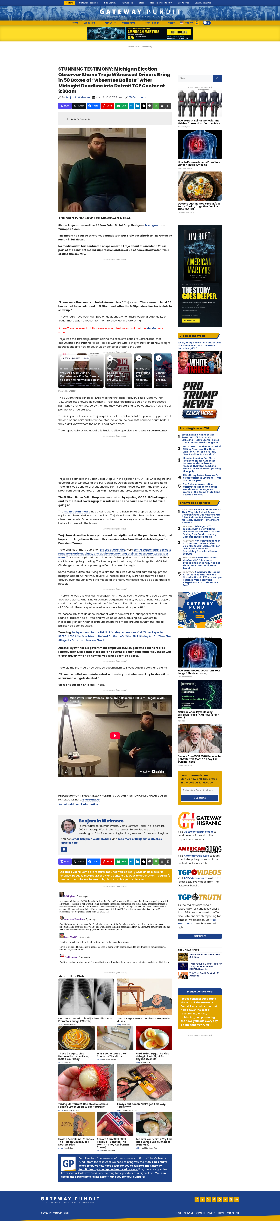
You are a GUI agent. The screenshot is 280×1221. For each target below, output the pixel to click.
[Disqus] (115, 927)
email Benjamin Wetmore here (91, 839)
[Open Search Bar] (197, 23)
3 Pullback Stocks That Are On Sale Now (204, 955)
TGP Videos (127, 2)
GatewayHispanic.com (198, 831)
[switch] (207, 23)
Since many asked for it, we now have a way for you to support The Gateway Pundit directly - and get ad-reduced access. (122, 1165)
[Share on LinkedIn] (137, 106)
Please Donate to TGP (161, 2)
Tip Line (69, 2)
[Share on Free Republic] (143, 106)
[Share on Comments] (150, 106)
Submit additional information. (78, 804)
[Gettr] (202, 1199)
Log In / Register (203, 2)
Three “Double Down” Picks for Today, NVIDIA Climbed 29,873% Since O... (205, 966)
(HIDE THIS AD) (146, 47)
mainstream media (77, 511)
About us (188, 1212)
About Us (89, 22)
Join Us (108, 22)
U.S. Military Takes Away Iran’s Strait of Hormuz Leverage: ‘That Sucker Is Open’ (202, 478)
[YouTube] (236, 1199)
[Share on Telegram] (131, 106)
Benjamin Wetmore (101, 821)
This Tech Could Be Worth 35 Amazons (204, 974)
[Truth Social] (197, 1199)
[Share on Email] (162, 106)
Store (141, 2)
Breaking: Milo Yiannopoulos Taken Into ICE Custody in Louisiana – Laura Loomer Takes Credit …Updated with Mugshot (200, 438)
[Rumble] (219, 1199)
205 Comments (137, 97)
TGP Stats (200, 936)
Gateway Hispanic (88, 2)
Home (75, 22)
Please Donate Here (199, 991)
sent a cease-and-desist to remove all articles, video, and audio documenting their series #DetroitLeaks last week (114, 553)
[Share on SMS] (156, 106)
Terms (221, 1212)
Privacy (211, 1212)
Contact (200, 1212)
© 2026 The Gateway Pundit (55, 1212)
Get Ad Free (183, 2)
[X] (208, 1199)
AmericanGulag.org (196, 855)
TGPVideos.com (194, 878)
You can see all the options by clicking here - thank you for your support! (113, 1175)
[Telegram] (225, 1199)
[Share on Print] (168, 106)
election (152, 328)
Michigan (151, 225)
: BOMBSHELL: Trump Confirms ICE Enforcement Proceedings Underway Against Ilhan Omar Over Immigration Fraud (201, 562)
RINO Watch (110, 2)
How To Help (152, 22)
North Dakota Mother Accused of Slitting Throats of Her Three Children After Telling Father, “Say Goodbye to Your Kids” (202, 450)
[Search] (217, 78)
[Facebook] (214, 1199)
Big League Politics (112, 549)
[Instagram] (231, 1199)
